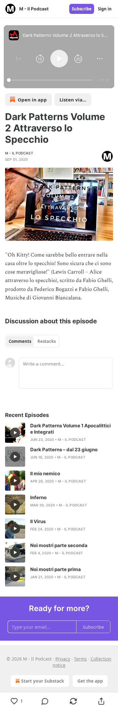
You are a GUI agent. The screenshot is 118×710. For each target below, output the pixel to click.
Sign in (105, 9)
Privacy (62, 659)
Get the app (90, 681)
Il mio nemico (45, 473)
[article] (59, 433)
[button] (18, 58)
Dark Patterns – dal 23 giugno (64, 450)
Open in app (32, 99)
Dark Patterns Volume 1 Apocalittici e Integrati (70, 429)
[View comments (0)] (45, 701)
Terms (80, 659)
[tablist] (32, 341)
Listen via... (72, 99)
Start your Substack (42, 681)
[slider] (51, 80)
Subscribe (82, 9)
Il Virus (38, 521)
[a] (15, 433)
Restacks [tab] (46, 341)
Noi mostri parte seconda (58, 545)
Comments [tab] (20, 341)
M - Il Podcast (19, 153)
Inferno (38, 497)
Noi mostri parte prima (55, 569)
